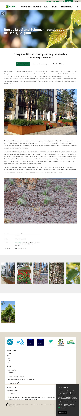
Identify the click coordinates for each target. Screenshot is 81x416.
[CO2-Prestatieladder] (50, 342)
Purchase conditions (13, 406)
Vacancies (56, 1)
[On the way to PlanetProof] (10, 342)
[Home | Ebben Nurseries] (11, 6)
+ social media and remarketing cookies (70, 407)
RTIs (63, 1)
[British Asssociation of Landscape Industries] (71, 342)
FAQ (8, 362)
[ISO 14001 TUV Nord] (40, 342)
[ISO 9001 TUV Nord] (30, 342)
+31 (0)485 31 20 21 (12, 369)
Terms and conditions (48, 404)
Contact (69, 1)
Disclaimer (27, 404)
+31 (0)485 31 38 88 (12, 370)
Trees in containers (23, 64)
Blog (8, 357)
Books (8, 358)
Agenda (49, 1)
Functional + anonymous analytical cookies (69, 405)
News (8, 355)
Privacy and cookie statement (37, 404)
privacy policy (18, 399)
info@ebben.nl (11, 372)
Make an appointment (11, 383)
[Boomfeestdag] (60, 342)
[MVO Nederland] (20, 342)
